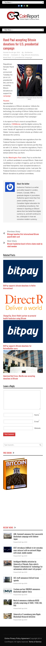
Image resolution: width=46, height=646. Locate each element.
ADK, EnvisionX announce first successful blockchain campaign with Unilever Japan (28, 536)
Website (37, 428)
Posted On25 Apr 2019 (20, 572)
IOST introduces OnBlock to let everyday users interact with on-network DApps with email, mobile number (28, 550)
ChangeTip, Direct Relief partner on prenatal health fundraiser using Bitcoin (19, 317)
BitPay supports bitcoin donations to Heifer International (19, 287)
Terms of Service (35, 641)
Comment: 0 (15, 55)
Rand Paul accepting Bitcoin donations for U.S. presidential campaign (20, 44)
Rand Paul (7, 57)
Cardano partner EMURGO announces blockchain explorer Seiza (26, 590)
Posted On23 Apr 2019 (20, 595)
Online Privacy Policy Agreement (17, 638)
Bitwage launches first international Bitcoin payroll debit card (23, 235)
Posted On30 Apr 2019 (20, 542)
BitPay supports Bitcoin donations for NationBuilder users (17, 347)
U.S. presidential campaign (22, 57)
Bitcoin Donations (32, 55)
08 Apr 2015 (15, 52)
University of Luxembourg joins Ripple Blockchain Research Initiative (27, 615)
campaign (7, 96)
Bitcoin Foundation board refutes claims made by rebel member (24, 245)
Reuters (6, 100)
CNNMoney (16, 124)
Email (36, 421)
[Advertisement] (23, 507)
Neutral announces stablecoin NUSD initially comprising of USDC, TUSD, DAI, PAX (27, 603)
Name (36, 415)
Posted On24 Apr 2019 (20, 583)
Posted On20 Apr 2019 (20, 608)
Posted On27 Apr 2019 (20, 556)
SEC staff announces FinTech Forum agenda (26, 579)
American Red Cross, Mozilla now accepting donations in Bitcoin (19, 377)
